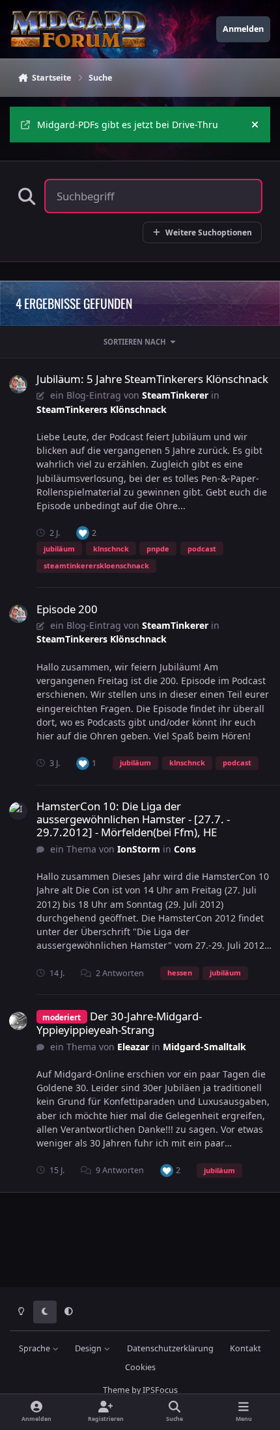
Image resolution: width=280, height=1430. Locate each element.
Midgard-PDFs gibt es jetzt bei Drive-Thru (127, 124)
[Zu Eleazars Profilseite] (18, 1021)
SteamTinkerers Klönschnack (101, 409)
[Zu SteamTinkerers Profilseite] (18, 384)
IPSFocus (160, 1390)
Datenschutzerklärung (170, 1348)
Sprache (35, 1348)
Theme (116, 1390)
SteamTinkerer (175, 395)
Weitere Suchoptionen (208, 232)
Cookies (140, 1367)
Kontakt (245, 1348)
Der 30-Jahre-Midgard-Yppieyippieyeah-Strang (119, 1023)
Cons (185, 849)
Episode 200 (67, 609)
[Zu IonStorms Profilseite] (18, 811)
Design (89, 1348)
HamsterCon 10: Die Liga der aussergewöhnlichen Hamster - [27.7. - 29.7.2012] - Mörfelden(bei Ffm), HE (133, 819)
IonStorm (138, 849)
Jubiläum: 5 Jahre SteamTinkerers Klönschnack (152, 378)
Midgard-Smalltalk (204, 1046)
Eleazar (133, 1046)
